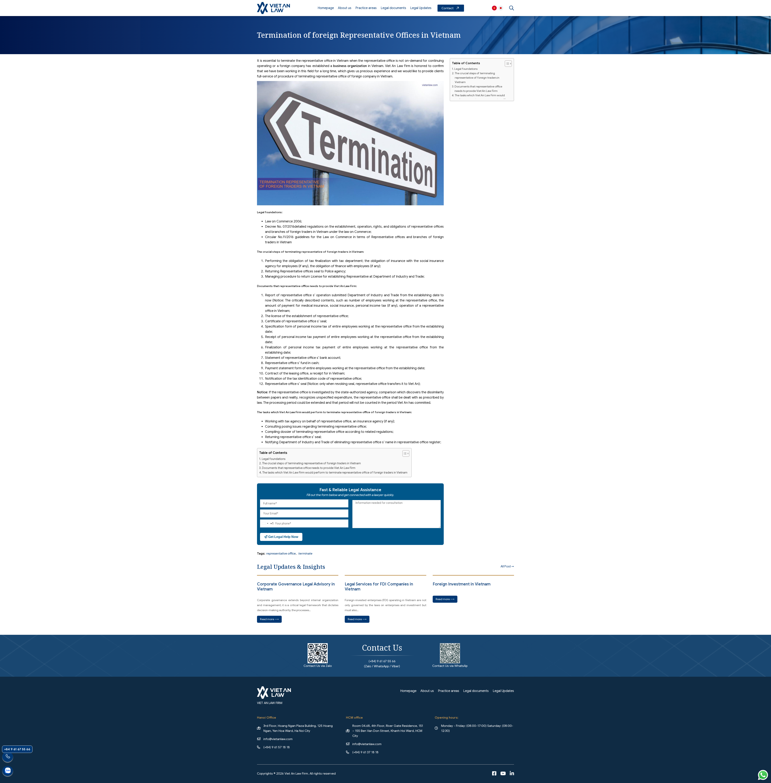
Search (511, 8)
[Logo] (273, 8)
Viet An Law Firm (500, 8)
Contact (451, 8)
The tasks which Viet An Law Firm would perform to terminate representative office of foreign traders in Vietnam (334, 472)
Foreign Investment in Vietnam (462, 584)
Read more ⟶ (269, 619)
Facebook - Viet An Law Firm (494, 774)
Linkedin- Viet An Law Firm (512, 774)
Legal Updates (420, 8)
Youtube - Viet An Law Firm (503, 774)
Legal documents (393, 8)
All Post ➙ (507, 566)
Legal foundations (274, 459)
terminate (305, 553)
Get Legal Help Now (282, 537)
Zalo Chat (7, 771)
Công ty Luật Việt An (494, 8)
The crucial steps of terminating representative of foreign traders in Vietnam (311, 463)
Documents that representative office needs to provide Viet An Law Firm (308, 468)
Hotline (7, 757)
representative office (281, 553)
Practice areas (366, 8)
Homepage (326, 8)
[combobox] (266, 523)
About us (344, 8)
